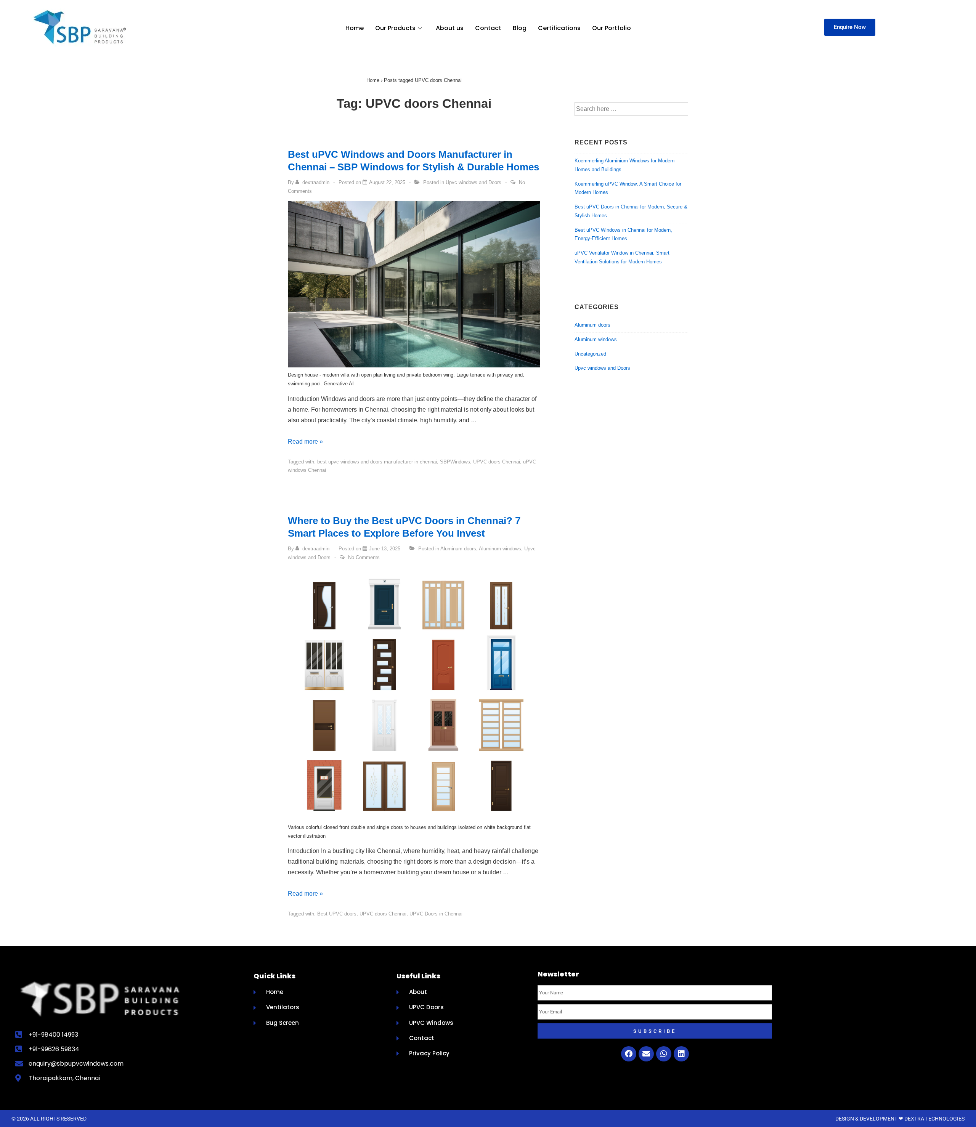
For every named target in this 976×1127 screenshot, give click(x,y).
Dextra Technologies (934, 1119)
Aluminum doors (458, 548)
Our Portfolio (611, 28)
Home (354, 28)
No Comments (364, 557)
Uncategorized (590, 354)
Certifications (559, 28)
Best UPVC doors (336, 914)
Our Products (395, 28)
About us (450, 28)
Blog (520, 28)
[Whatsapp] (663, 1053)
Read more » (305, 441)
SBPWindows (455, 462)
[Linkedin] (681, 1053)
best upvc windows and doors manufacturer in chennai (377, 462)
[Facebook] (628, 1053)
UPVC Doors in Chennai (435, 914)
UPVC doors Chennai (496, 462)
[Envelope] (646, 1053)
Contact (488, 28)
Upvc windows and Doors (473, 182)
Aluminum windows (500, 548)
